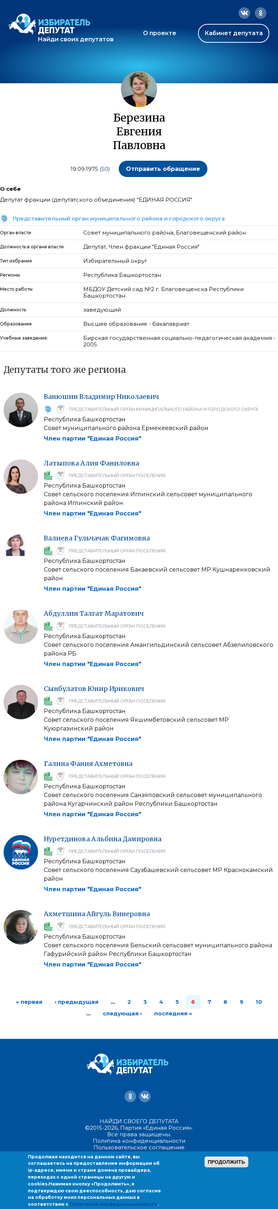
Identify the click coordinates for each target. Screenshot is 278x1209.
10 (259, 1001)
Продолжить (226, 1162)
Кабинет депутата (234, 33)
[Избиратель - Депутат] (49, 24)
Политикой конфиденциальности (113, 1204)
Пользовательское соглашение (139, 1147)
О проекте (159, 33)
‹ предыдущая (76, 1001)
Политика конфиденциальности (139, 1140)
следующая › (122, 1013)
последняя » (173, 1013)
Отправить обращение (163, 168)
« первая (29, 1001)
